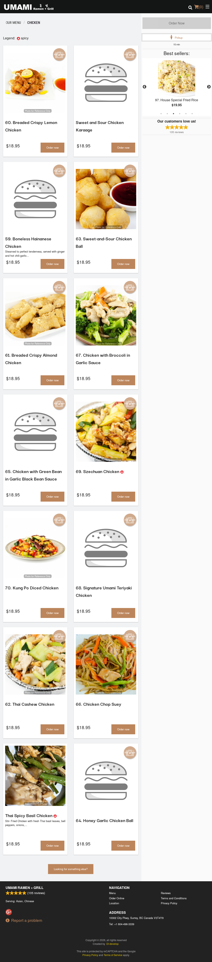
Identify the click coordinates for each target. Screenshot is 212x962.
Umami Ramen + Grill (24, 887)
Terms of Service (113, 955)
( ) (201, 6)
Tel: (121, 924)
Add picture (59, 54)
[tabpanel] (176, 87)
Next (209, 87)
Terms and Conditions (174, 898)
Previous (144, 87)
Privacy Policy (169, 903)
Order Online (116, 898)
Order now (52, 147)
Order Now (177, 23)
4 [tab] (180, 114)
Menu (112, 893)
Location (114, 903)
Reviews (166, 893)
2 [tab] (167, 114)
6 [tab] (192, 114)
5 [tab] (186, 114)
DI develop (112, 943)
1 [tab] (161, 114)
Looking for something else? (71, 869)
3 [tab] (173, 114)
